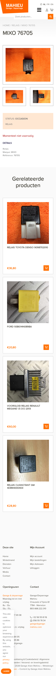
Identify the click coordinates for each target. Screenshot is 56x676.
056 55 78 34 (39, 620)
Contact (6, 575)
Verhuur (6, 567)
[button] (46, 268)
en (52, 4)
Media (6, 571)
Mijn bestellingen (38, 560)
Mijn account (36, 556)
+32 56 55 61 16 (39, 617)
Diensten (7, 563)
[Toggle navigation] (39, 10)
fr (48, 4)
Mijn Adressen (37, 563)
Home (6, 25)
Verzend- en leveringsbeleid (34, 662)
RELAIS (16, 25)
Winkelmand (9, 560)
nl (44, 4)
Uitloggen (34, 567)
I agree (6, 671)
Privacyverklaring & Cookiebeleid (22, 659)
